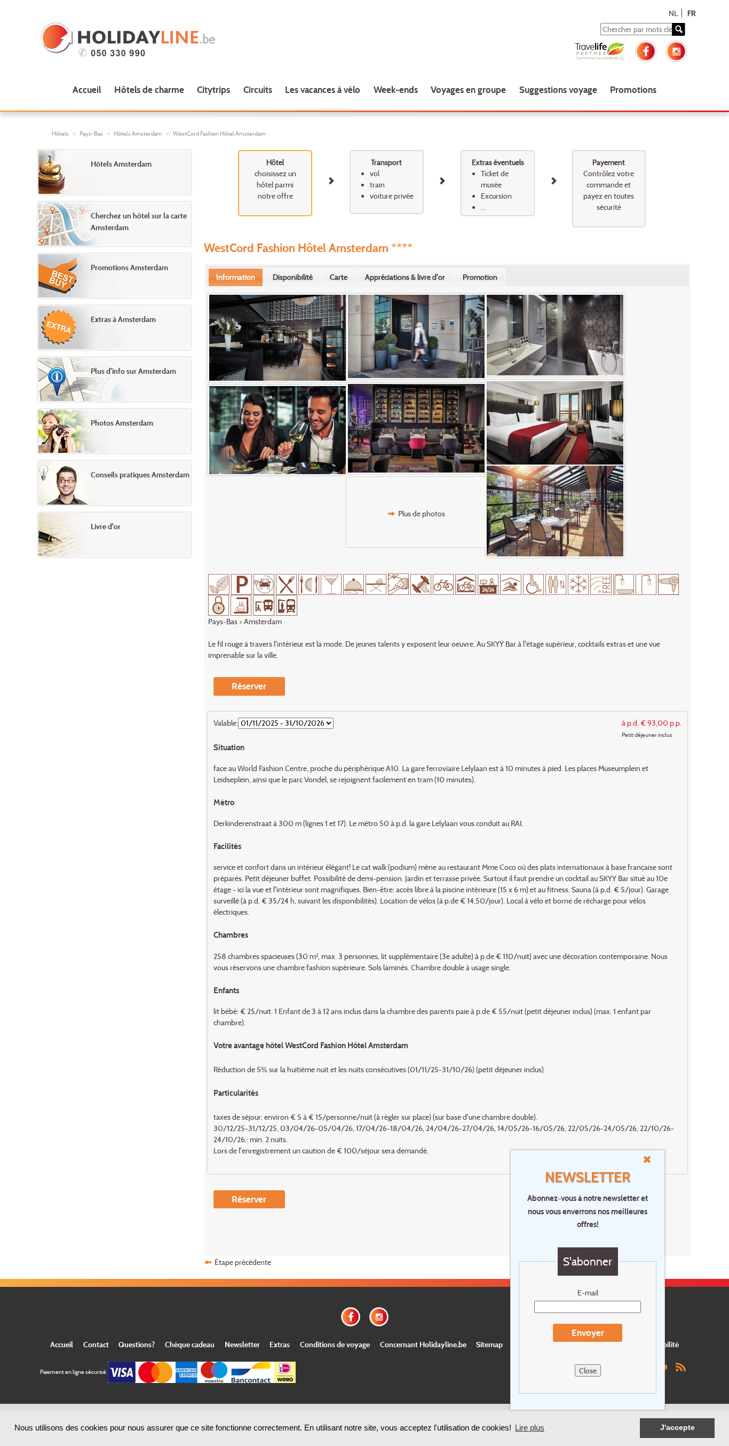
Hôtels (60, 133)
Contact (96, 1344)
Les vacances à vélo (322, 89)
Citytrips (213, 89)
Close (588, 1370)
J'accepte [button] (677, 1428)
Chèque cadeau (190, 1344)
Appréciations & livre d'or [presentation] (405, 276)
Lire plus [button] (529, 1427)
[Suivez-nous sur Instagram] (676, 49)
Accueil (87, 89)
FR (691, 13)
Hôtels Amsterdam (138, 133)
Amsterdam (263, 621)
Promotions (633, 89)
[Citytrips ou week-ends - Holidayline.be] (169, 40)
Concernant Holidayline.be (423, 1344)
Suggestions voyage (558, 89)
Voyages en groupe (468, 89)
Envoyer (588, 1332)
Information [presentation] (235, 276)
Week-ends (396, 89)
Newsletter (242, 1344)
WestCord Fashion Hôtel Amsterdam (219, 133)
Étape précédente (243, 1262)
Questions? (136, 1344)
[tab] (235, 277)
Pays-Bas (91, 133)
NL (673, 13)
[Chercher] (678, 29)
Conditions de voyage (335, 1344)
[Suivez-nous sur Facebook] (645, 49)
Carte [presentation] (338, 276)
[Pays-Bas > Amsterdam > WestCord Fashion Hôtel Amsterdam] (277, 338)
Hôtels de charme (149, 89)
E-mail (587, 1292)
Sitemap (489, 1344)
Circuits (257, 89)
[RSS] (680, 1366)
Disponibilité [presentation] (293, 276)
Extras (280, 1344)
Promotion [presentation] (480, 276)
